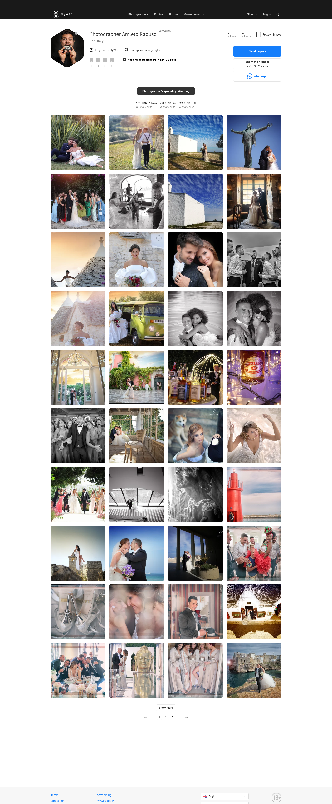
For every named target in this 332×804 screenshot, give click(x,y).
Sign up (252, 14)
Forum (173, 14)
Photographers (138, 14)
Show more (166, 707)
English (212, 796)
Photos (159, 14)
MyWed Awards (194, 14)
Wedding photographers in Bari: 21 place (151, 59)
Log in (267, 14)
